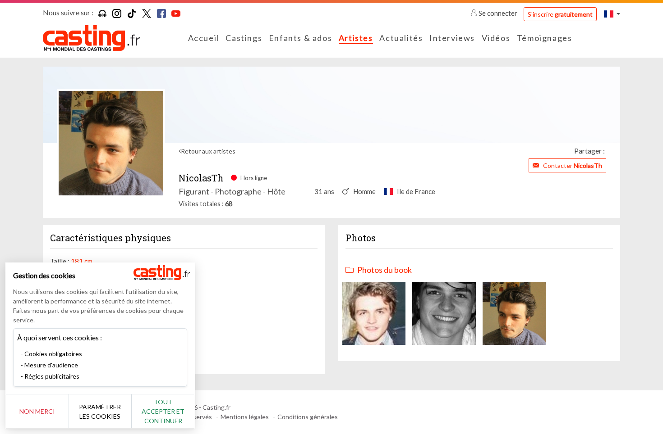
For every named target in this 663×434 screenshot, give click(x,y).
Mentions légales (245, 416)
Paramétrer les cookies (100, 411)
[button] (612, 13)
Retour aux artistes (208, 151)
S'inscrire (560, 14)
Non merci (37, 411)
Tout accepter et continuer (163, 411)
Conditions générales (307, 416)
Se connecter (498, 13)
